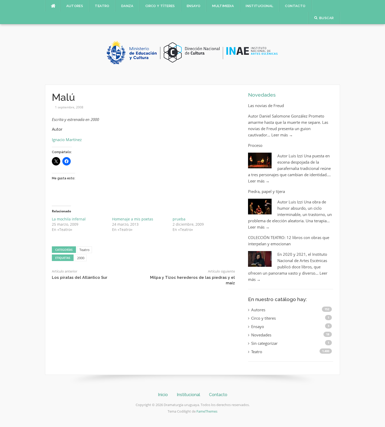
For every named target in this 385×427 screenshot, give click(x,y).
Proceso (255, 145)
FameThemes (206, 411)
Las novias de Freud (266, 105)
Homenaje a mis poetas (132, 219)
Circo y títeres (160, 6)
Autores (74, 6)
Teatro (102, 6)
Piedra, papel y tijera (266, 191)
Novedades (262, 95)
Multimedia (223, 6)
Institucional (259, 6)
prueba (179, 219)
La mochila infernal (69, 219)
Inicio (163, 394)
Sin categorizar (264, 343)
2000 (80, 258)
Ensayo (193, 6)
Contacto (295, 6)
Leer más (282, 134)
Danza (127, 6)
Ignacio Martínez (67, 139)
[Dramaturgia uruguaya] (192, 54)
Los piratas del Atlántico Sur (79, 277)
